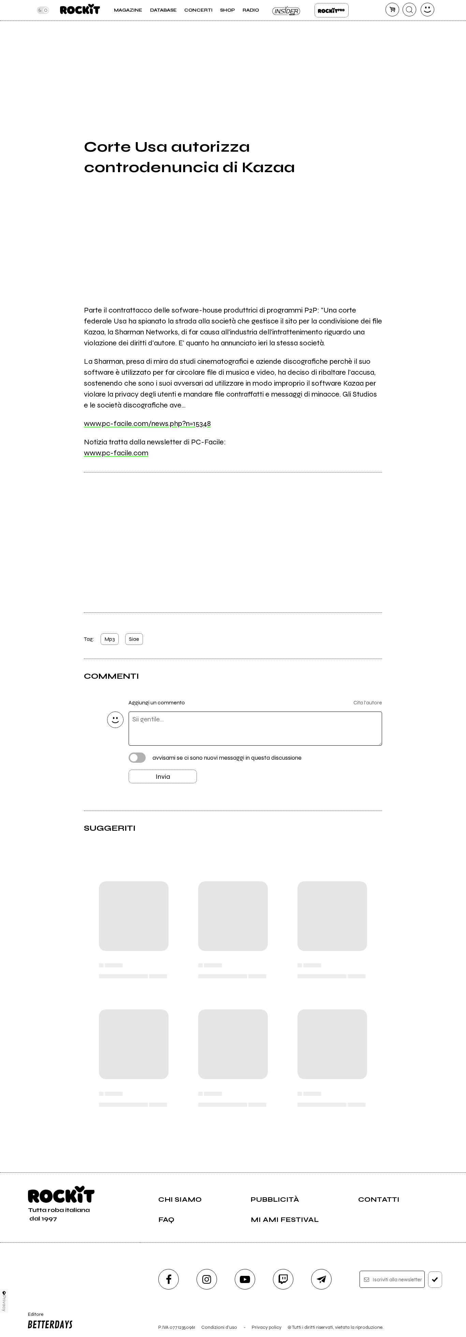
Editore (33, 1317)
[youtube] (245, 1279)
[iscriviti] (435, 1279)
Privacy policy (266, 1327)
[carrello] (392, 9)
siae (134, 639)
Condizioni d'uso (219, 1327)
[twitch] (283, 1279)
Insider (287, 10)
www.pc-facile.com (116, 453)
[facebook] (168, 1279)
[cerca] (409, 9)
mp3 (109, 639)
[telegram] (321, 1279)
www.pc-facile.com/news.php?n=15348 (147, 423)
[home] (80, 10)
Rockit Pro (332, 10)
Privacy (4, 1303)
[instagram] (206, 1279)
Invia (163, 776)
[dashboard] (427, 9)
